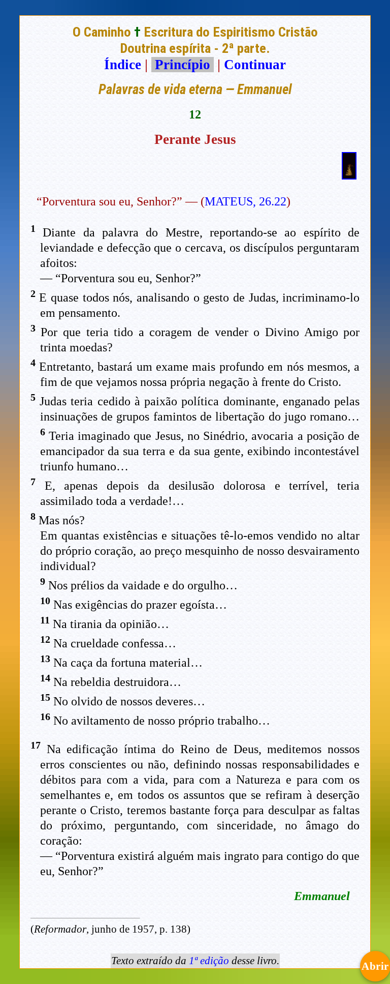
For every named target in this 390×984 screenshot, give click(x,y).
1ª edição (209, 961)
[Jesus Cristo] (349, 175)
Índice (122, 64)
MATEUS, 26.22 (245, 201)
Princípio (182, 64)
